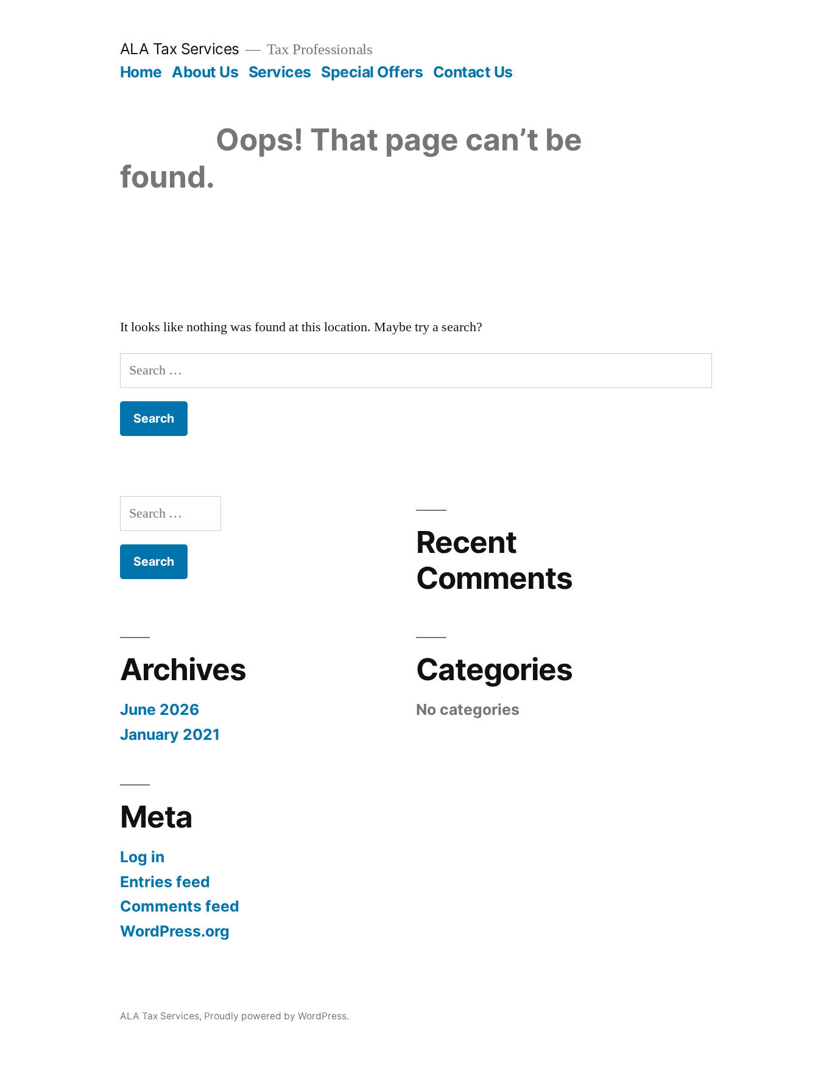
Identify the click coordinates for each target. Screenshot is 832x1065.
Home (141, 72)
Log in (142, 857)
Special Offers (372, 72)
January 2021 (170, 734)
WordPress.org (175, 931)
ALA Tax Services (179, 49)
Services (280, 72)
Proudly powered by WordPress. (276, 1016)
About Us (205, 72)
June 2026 (159, 709)
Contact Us (473, 72)
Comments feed (179, 906)
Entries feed (165, 882)
